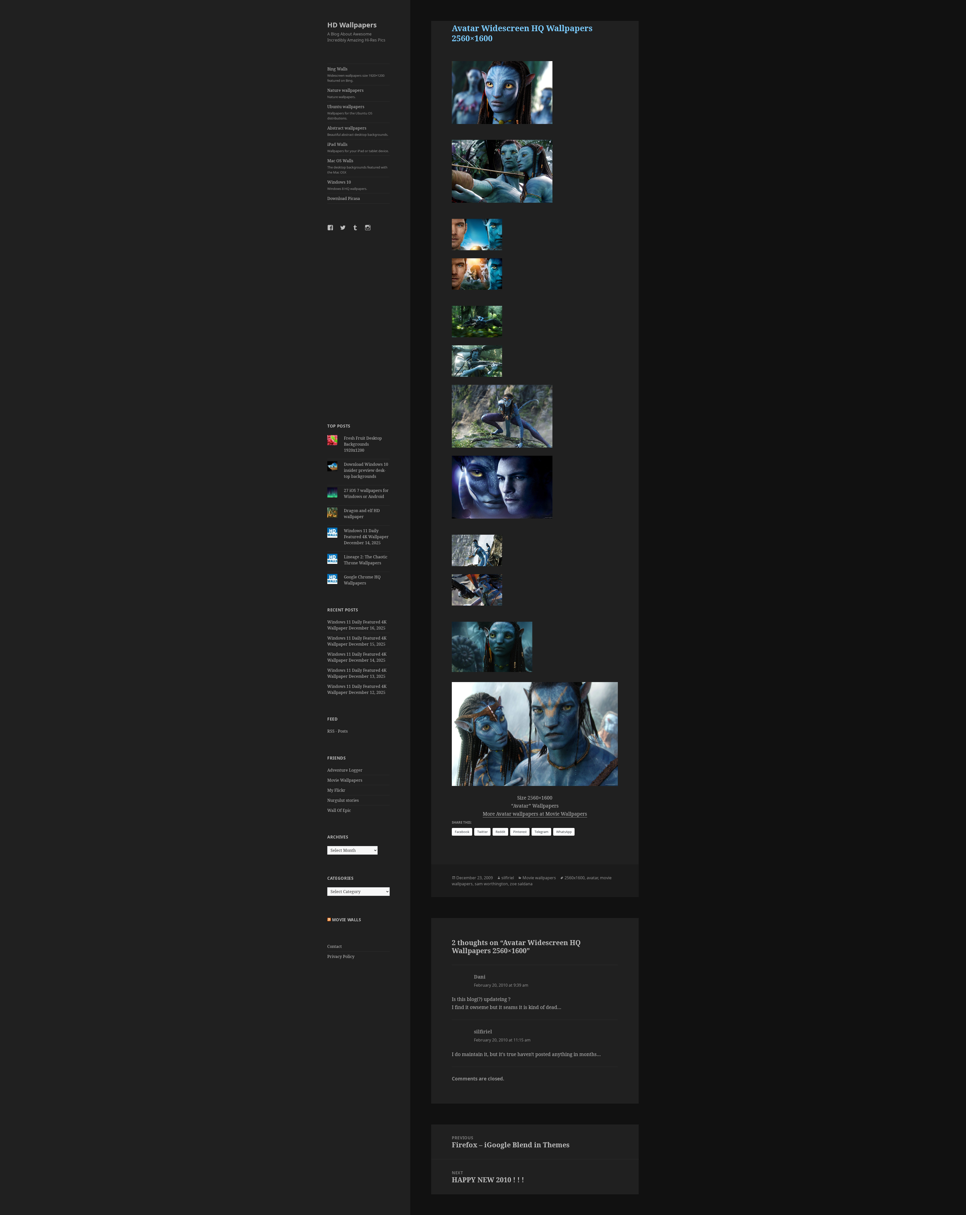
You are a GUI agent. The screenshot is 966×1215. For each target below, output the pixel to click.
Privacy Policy (340, 956)
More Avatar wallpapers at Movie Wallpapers (535, 814)
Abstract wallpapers (357, 131)
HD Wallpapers (352, 24)
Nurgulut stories (343, 800)
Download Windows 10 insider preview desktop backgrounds (366, 470)
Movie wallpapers (539, 878)
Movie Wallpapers (344, 780)
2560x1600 (575, 878)
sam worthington (491, 884)
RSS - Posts (337, 731)
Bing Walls (355, 74)
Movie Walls (346, 920)
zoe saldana (521, 884)
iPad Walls (358, 147)
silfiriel (507, 878)
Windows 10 (347, 185)
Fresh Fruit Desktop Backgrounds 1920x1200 (363, 444)
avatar (592, 878)
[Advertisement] (358, 326)
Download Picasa (343, 198)
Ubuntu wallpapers (349, 112)
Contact (334, 946)
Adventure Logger (345, 770)
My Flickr (336, 790)
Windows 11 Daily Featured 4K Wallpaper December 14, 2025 (366, 537)
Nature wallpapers (345, 93)
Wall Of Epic (339, 810)
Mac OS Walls (357, 166)
